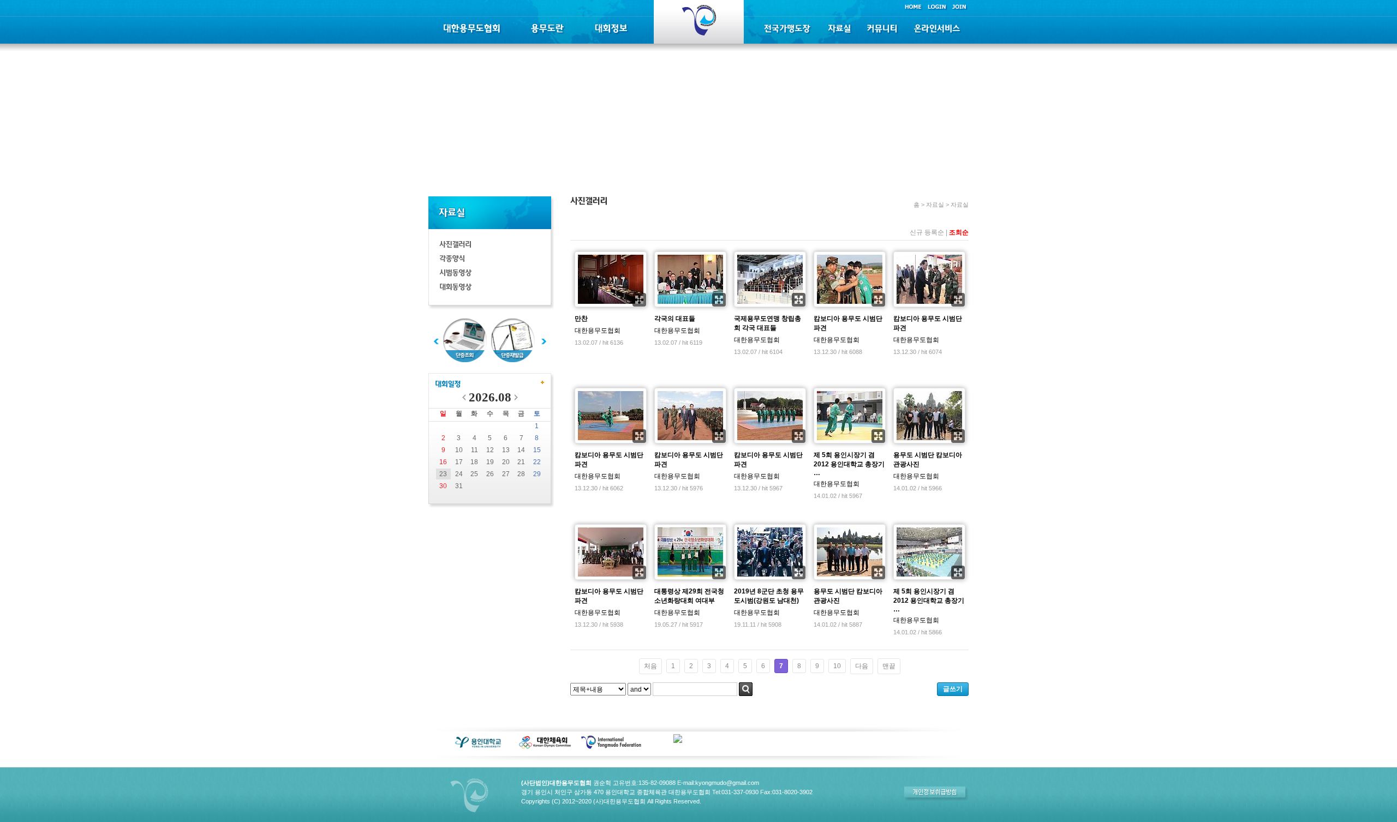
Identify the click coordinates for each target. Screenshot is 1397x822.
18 (474, 462)
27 (506, 474)
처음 (650, 666)
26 (490, 474)
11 (474, 450)
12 (490, 450)
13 (506, 450)
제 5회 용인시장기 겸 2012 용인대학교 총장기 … (849, 464)
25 (474, 474)
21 (521, 462)
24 (459, 474)
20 (506, 462)
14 (521, 450)
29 (537, 474)
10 (459, 450)
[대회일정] (448, 384)
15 (537, 450)
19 (490, 462)
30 (443, 486)
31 (459, 486)
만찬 (581, 318)
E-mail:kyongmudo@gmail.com (718, 782)
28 (521, 474)
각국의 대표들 (674, 318)
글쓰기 (953, 689)
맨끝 (888, 666)
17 (459, 462)
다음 (861, 666)
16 (443, 462)
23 (443, 474)
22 (537, 462)
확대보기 (639, 300)
